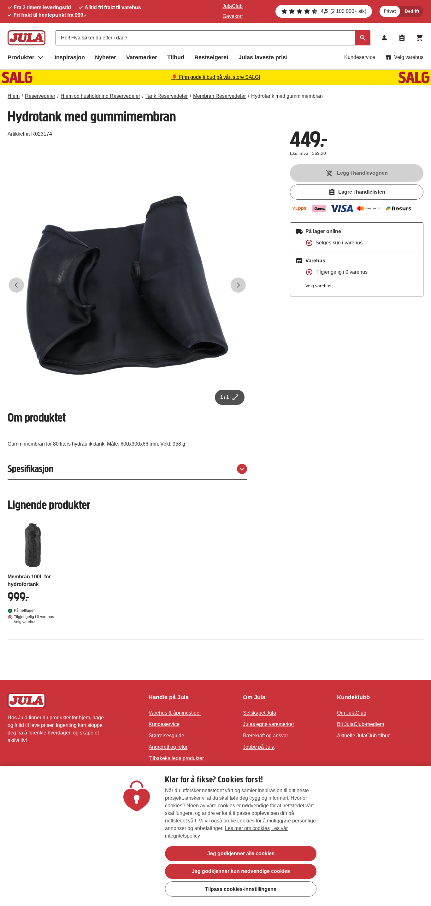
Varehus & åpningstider (175, 713)
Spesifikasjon (30, 469)
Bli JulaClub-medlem (360, 724)
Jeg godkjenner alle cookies (241, 853)
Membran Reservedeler (219, 96)
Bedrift (412, 11)
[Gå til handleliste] (402, 37)
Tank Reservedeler (166, 96)
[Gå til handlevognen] (419, 37)
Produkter (21, 57)
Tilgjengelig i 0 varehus (34, 619)
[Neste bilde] (238, 285)
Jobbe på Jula (259, 747)
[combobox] (213, 37)
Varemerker (141, 57)
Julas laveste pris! (263, 57)
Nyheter (105, 57)
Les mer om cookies (247, 828)
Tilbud (175, 57)
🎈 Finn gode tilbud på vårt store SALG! (215, 77)
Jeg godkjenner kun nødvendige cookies (241, 871)
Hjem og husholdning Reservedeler (100, 96)
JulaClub (232, 6)
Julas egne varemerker (268, 724)
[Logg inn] (384, 37)
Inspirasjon (70, 57)
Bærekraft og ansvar (265, 735)
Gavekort (232, 16)
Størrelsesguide (166, 735)
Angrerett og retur (168, 747)
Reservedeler (40, 96)
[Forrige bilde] (16, 285)
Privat (390, 11)
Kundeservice (359, 57)
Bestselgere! (211, 57)
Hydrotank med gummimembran (287, 96)
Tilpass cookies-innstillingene (240, 888)
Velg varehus (408, 57)
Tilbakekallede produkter (176, 758)
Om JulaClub (351, 713)
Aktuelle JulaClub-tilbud (364, 735)
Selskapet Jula (259, 713)
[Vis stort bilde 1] (127, 285)
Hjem (14, 96)
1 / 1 (224, 397)
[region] (215, 836)
